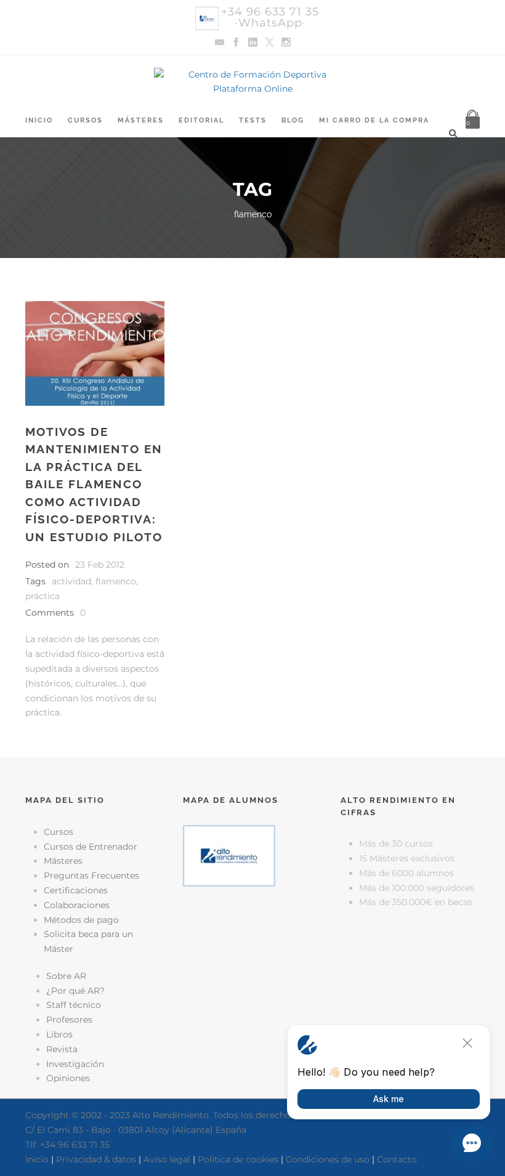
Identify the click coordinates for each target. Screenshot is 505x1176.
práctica (42, 596)
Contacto (397, 1159)
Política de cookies (238, 1159)
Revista (62, 1049)
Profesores (69, 1019)
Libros (59, 1034)
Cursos (85, 120)
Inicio (39, 120)
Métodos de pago (81, 919)
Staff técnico (73, 1004)
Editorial (201, 120)
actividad (71, 581)
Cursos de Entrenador (90, 846)
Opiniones (68, 1078)
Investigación (75, 1063)
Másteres (141, 120)
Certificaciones (76, 890)
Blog (292, 120)
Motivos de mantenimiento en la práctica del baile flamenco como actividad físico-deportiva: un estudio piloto (94, 484)
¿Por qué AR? (75, 990)
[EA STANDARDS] (252, 946)
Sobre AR (66, 975)
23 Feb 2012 (99, 564)
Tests (253, 120)
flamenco (115, 581)
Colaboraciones (77, 905)
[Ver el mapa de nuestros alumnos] (229, 854)
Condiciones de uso (328, 1159)
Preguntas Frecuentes (91, 875)
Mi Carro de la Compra (374, 120)
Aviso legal (166, 1159)
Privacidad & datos (96, 1159)
